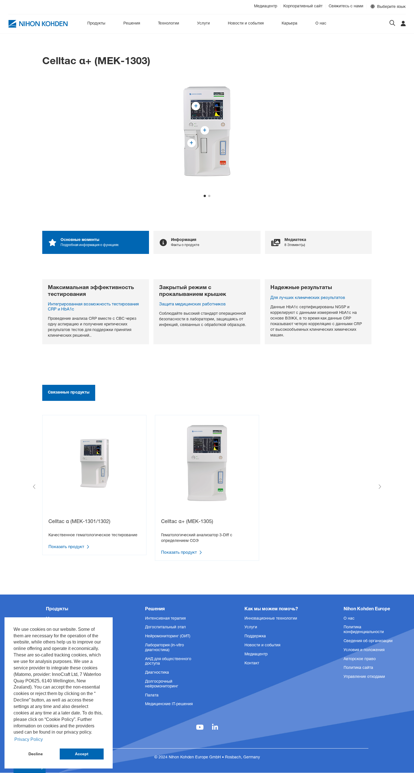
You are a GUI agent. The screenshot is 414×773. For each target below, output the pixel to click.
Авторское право (360, 659)
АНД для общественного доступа (168, 661)
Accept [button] (81, 754)
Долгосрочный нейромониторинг (161, 684)
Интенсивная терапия (165, 619)
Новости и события (246, 24)
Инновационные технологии (270, 619)
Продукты (96, 24)
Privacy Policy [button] (28, 739)
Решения (131, 24)
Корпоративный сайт (302, 6)
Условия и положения (364, 650)
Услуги (203, 24)
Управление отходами (364, 677)
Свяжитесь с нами (346, 6)
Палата (152, 696)
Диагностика (157, 673)
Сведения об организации (368, 641)
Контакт (251, 663)
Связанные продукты (69, 393)
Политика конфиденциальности (364, 629)
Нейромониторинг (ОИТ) (167, 636)
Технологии (168, 24)
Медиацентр (265, 6)
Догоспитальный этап (165, 627)
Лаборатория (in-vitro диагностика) (164, 648)
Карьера (289, 24)
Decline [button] (35, 754)
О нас (320, 24)
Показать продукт (66, 547)
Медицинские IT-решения (169, 704)
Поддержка (255, 636)
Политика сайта (358, 668)
